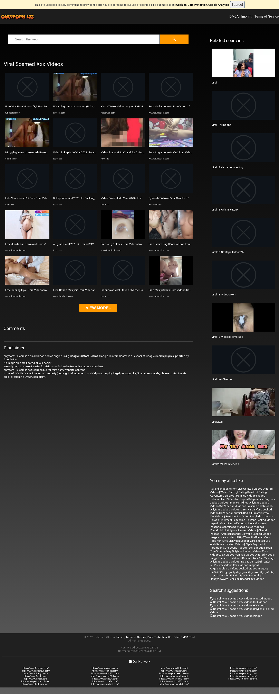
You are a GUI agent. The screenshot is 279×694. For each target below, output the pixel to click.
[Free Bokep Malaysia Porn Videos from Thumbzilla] (75, 283)
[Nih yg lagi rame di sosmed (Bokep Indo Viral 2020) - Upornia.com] (27, 146)
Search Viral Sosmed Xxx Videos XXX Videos (240, 602)
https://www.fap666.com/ (36, 678)
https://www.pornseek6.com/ (174, 676)
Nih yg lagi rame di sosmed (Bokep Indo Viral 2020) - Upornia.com (44, 152)
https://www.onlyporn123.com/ (174, 684)
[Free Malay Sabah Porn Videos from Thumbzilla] (171, 283)
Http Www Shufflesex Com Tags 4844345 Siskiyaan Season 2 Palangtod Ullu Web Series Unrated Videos (240, 541)
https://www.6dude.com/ (35, 676)
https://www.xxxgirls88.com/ (105, 684)
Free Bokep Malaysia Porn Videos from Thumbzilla (83, 290)
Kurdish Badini (242, 513)
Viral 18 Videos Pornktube (227, 337)
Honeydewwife (219, 579)
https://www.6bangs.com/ (35, 673)
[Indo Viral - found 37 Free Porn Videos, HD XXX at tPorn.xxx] (27, 192)
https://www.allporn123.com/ (174, 681)
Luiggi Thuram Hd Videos (225, 558)
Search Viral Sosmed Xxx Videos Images (237, 616)
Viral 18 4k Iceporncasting (227, 167)
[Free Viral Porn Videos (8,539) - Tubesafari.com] (27, 100)
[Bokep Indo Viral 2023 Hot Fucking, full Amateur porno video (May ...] (75, 192)
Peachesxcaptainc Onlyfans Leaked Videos (236, 527)
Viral (214, 82)
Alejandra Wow (257, 523)
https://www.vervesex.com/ (105, 668)
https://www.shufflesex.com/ (35, 684)
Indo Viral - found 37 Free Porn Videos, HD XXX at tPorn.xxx (40, 198)
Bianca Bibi (216, 572)
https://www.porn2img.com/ (243, 670)
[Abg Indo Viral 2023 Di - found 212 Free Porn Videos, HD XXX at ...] (75, 238)
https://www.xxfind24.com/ (105, 678)
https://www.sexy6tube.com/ (174, 668)
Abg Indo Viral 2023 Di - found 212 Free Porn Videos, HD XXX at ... (92, 244)
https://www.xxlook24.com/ (105, 681)
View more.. (98, 308)
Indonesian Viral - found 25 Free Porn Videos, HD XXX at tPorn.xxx (140, 290)
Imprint (246, 16)
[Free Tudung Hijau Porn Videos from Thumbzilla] (27, 283)
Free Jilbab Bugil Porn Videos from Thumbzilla (176, 244)
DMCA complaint (35, 377)
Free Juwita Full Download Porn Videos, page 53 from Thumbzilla (44, 244)
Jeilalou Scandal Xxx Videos (247, 579)
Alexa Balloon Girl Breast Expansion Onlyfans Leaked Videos (242, 518)
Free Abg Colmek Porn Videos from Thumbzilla (129, 244)
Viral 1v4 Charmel (222, 379)
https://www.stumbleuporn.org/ (243, 678)
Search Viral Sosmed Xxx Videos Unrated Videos (242, 598)
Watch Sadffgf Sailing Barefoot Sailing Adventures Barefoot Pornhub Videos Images (238, 493)
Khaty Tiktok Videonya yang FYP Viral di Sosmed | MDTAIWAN (138, 106)
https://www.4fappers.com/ (36, 668)
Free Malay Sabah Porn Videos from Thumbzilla (177, 290)
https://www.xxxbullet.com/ (105, 670)
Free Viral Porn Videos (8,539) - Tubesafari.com (34, 106)
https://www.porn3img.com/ (243, 673)
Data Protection (157, 637)
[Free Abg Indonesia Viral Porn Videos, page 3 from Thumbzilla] (171, 146)
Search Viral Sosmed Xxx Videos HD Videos (239, 605)
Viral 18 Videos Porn (224, 294)
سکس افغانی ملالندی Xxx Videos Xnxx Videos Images (240, 563)
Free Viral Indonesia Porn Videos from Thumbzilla (178, 106)
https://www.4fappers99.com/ (36, 670)
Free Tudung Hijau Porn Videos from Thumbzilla (34, 290)
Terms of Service (266, 16)
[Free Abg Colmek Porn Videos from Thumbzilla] (123, 238)
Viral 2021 (217, 421)
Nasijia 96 (247, 561)
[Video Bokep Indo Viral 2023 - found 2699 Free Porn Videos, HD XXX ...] (75, 146)
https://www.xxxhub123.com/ (105, 673)
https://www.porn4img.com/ (243, 676)
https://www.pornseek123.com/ (174, 673)
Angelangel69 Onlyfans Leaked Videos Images (238, 568)
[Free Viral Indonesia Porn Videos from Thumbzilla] (171, 100)
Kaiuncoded (228, 537)
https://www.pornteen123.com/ (174, 678)
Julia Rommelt (251, 575)
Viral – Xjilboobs (221, 125)
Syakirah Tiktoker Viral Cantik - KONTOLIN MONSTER (180, 198)
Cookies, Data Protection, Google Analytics (202, 5)
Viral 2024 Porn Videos (225, 464)
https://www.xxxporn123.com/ (105, 676)
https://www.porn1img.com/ (243, 668)
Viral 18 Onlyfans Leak (225, 209)
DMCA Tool (188, 637)
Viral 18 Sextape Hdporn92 (228, 252)
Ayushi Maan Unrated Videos (228, 523)
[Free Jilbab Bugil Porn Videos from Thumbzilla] (171, 238)
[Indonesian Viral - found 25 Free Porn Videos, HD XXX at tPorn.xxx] (123, 283)
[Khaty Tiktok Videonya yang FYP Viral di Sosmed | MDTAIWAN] (123, 100)
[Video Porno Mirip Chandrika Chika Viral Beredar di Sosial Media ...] (123, 146)
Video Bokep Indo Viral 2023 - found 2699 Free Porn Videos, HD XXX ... (95, 152)
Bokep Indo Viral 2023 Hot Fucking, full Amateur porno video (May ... (93, 198)
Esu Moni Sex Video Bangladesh (244, 516)
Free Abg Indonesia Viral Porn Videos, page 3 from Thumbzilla (186, 152)
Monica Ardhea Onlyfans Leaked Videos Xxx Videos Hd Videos (239, 504)
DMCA (234, 16)
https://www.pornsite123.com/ (35, 681)
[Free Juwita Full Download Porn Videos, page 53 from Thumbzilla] (27, 238)
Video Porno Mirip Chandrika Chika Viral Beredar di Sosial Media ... (140, 152)
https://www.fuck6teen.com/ (174, 670)
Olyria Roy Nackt (255, 544)
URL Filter (174, 637)
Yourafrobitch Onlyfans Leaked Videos (233, 530)
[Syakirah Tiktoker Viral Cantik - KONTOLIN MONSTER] (171, 192)
